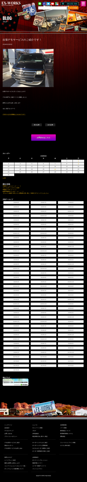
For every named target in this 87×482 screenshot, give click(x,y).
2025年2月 (16, 229)
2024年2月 (16, 246)
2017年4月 (43, 365)
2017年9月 (71, 356)
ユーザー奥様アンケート (39, 466)
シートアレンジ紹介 (10, 460)
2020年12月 (71, 299)
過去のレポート (8, 445)
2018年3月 (71, 348)
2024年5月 (16, 242)
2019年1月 (43, 334)
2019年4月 (43, 330)
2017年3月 (71, 365)
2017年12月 (71, 352)
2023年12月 (71, 246)
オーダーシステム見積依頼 (40, 445)
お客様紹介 (35, 457)
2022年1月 (43, 281)
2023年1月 (43, 264)
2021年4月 (43, 295)
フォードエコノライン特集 (67, 442)
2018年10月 (43, 339)
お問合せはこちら (43, 137)
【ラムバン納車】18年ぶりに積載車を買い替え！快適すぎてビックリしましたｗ (26, 193)
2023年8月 (16, 255)
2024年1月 (43, 246)
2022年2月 (16, 281)
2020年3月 (71, 312)
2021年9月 (71, 286)
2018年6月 (71, 343)
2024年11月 (16, 233)
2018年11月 (16, 339)
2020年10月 (43, 303)
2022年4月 (43, 277)
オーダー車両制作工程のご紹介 (41, 451)
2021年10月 (43, 286)
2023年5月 (16, 259)
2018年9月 (71, 339)
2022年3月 (71, 277)
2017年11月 (16, 356)
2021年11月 (16, 286)
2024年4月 (43, 242)
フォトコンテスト (37, 468)
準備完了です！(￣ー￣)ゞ (10, 189)
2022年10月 (43, 268)
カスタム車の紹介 (65, 445)
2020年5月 (16, 312)
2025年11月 (16, 215)
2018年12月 (71, 334)
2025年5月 (16, 224)
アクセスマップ (8, 430)
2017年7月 (43, 361)
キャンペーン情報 (37, 428)
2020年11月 (16, 303)
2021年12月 (71, 281)
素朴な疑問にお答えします (12, 463)
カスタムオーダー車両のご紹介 (41, 448)
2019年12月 (71, 317)
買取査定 (62, 436)
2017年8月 (16, 361)
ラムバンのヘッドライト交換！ (11, 188)
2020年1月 (43, 317)
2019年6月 (71, 326)
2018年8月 (16, 343)
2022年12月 (71, 264)
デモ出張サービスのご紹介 (12, 442)
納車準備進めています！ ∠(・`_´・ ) (13, 191)
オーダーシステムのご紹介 (40, 442)
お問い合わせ (8, 433)
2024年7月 (43, 237)
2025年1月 (43, 229)
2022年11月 (16, 268)
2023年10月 (43, 251)
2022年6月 (71, 273)
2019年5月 (16, 330)
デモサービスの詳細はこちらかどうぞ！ (14, 114)
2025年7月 (43, 220)
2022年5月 (16, 277)
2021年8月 (16, 290)
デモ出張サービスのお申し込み (13, 448)
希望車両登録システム (66, 433)
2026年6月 (71, 202)
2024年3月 (71, 242)
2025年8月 (16, 220)
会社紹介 (7, 428)
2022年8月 (16, 273)
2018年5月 (16, 348)
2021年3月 (71, 295)
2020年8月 (16, 308)
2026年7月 (43, 202)
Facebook (44, 3)
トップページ (8, 425)
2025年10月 (43, 215)
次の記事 (50, 125)
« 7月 (4, 178)
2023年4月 (43, 259)
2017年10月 (43, 356)
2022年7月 (43, 273)
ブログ (34, 430)
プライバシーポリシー (10, 436)
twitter (48, 3)
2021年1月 (43, 299)
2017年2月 (16, 370)
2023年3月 (71, 259)
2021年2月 (16, 299)
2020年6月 (71, 308)
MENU (83, 3)
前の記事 (36, 125)
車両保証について (65, 430)
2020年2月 (16, 317)
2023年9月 (71, 251)
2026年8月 (16, 202)
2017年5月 (16, 365)
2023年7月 (43, 255)
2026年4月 (43, 207)
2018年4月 (43, 348)
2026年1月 (43, 211)
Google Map (56, 3)
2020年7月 (43, 308)
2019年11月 (16, 321)
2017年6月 (71, 361)
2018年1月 (43, 352)
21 (55, 169)
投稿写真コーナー (37, 463)
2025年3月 (71, 224)
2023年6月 (71, 255)
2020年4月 (43, 312)
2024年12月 (71, 229)
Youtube (52, 3)
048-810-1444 (72, 3)
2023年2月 (16, 264)
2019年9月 (71, 321)
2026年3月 (71, 207)
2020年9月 (71, 303)
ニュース (34, 425)
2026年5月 (16, 207)
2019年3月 (71, 330)
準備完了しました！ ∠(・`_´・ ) (12, 186)
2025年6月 (71, 220)
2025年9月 (71, 215)
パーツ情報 (63, 428)
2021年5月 (16, 295)
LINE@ (39, 3)
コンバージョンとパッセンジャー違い (15, 466)
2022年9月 (71, 268)
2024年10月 (43, 233)
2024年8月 (16, 237)
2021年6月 (71, 290)
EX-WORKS (14, 3)
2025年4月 (43, 224)
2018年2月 (16, 352)
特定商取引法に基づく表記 (40, 436)
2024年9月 (71, 233)
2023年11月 (16, 251)
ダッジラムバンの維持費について (14, 468)
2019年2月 (16, 334)
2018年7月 (43, 343)
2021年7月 (43, 290)
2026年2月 (16, 211)
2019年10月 (43, 321)
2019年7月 (43, 326)
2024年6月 (71, 237)
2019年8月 (16, 326)
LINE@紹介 (35, 433)
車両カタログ (8, 457)
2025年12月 (71, 211)
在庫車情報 (63, 425)
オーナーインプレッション (40, 460)
